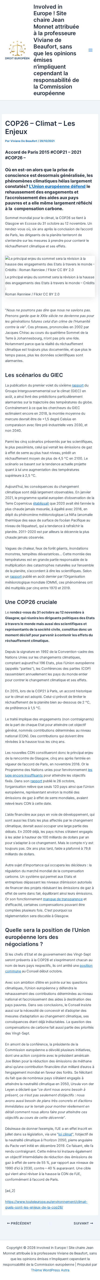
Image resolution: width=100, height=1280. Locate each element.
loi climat (65, 1134)
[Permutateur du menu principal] (90, 50)
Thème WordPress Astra (50, 1270)
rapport (77, 385)
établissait (41, 503)
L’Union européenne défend (57, 186)
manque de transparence (63, 899)
